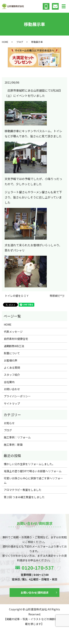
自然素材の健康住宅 (16, 339)
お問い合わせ (12, 389)
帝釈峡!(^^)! (57, 296)
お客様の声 (10, 360)
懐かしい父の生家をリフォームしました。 (29, 464)
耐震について (12, 353)
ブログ (19, 41)
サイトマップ (12, 403)
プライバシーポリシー (17, 396)
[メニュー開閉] (64, 6)
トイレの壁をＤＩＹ (17, 296)
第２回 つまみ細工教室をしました (24, 497)
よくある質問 (12, 367)
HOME (5, 41)
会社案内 (9, 382)
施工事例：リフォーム (17, 437)
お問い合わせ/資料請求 (34, 592)
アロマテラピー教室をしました (22, 490)
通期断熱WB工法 (14, 346)
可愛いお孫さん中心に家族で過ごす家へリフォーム (33, 480)
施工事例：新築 (13, 444)
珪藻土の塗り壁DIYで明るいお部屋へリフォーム (33, 471)
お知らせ (9, 423)
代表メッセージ (13, 332)
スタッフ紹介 (12, 375)
